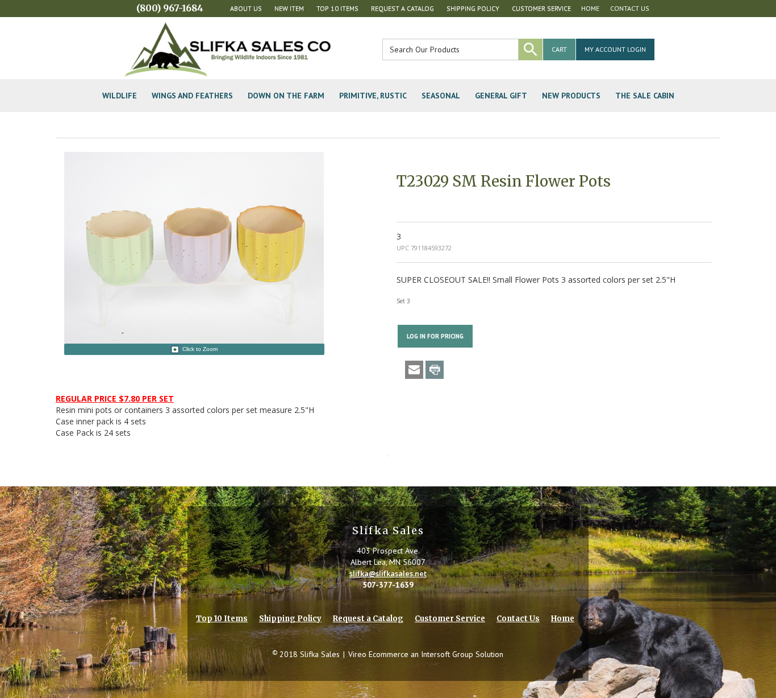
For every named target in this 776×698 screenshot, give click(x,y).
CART (559, 49)
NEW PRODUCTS (571, 95)
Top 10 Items (337, 8)
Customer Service (541, 8)
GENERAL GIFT (501, 95)
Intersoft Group (447, 654)
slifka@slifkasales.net (388, 573)
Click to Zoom (200, 349)
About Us (246, 8)
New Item (289, 8)
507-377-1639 (388, 585)
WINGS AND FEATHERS (192, 95)
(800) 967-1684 (169, 8)
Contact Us (629, 8)
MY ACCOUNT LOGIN (615, 49)
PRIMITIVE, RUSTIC (373, 95)
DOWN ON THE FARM (286, 95)
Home (590, 8)
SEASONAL (441, 95)
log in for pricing (435, 336)
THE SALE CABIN (644, 95)
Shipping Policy (473, 8)
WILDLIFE (119, 95)
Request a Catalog (402, 8)
